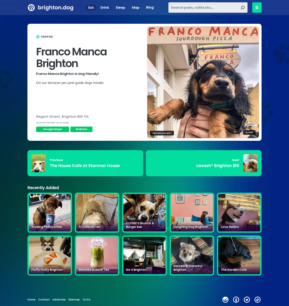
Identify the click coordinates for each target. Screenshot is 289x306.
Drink (105, 7)
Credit (249, 132)
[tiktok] (258, 300)
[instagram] (225, 300)
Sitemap (74, 299)
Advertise (59, 299)
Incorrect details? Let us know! (52, 122)
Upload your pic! (162, 133)
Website (81, 129)
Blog (150, 7)
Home (31, 299)
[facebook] (236, 300)
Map (135, 7)
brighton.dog (56, 7)
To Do (86, 299)
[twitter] (247, 300)
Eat (91, 7)
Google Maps (52, 129)
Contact (44, 299)
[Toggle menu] (257, 7)
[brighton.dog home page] (31, 7)
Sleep (120, 7)
